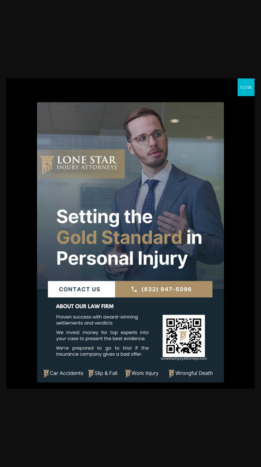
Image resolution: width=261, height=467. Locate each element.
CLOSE (246, 87)
